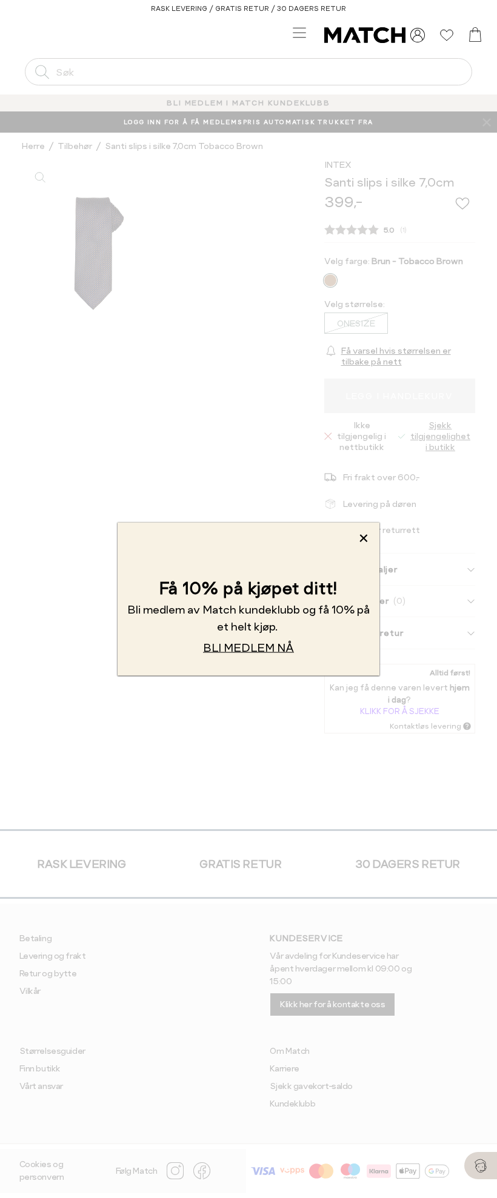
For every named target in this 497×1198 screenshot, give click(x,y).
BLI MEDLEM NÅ (248, 648)
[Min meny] (417, 35)
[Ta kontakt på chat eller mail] (480, 1165)
